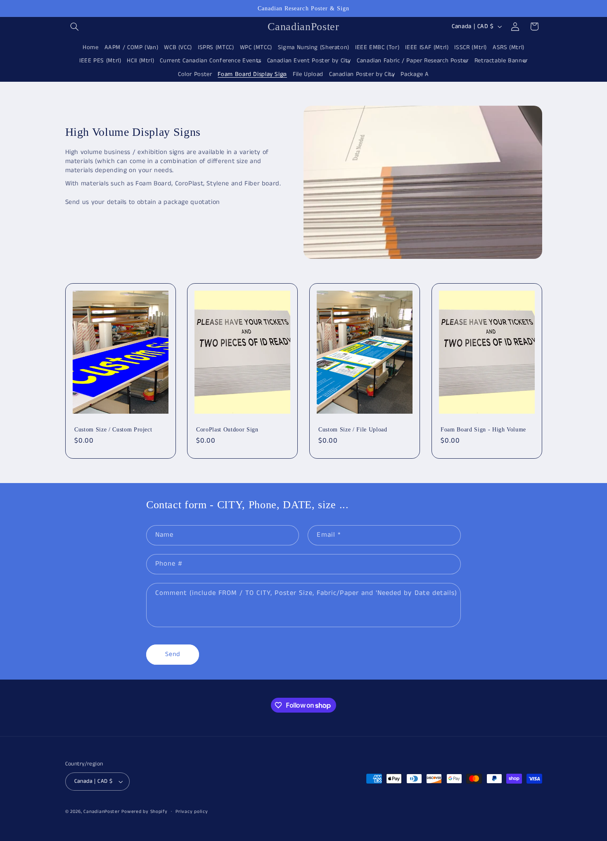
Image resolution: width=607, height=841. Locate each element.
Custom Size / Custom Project (113, 429)
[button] (74, 26)
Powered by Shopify (144, 811)
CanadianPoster (101, 811)
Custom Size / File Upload (352, 429)
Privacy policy (191, 811)
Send (172, 654)
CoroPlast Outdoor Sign (227, 429)
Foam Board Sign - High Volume (483, 429)
